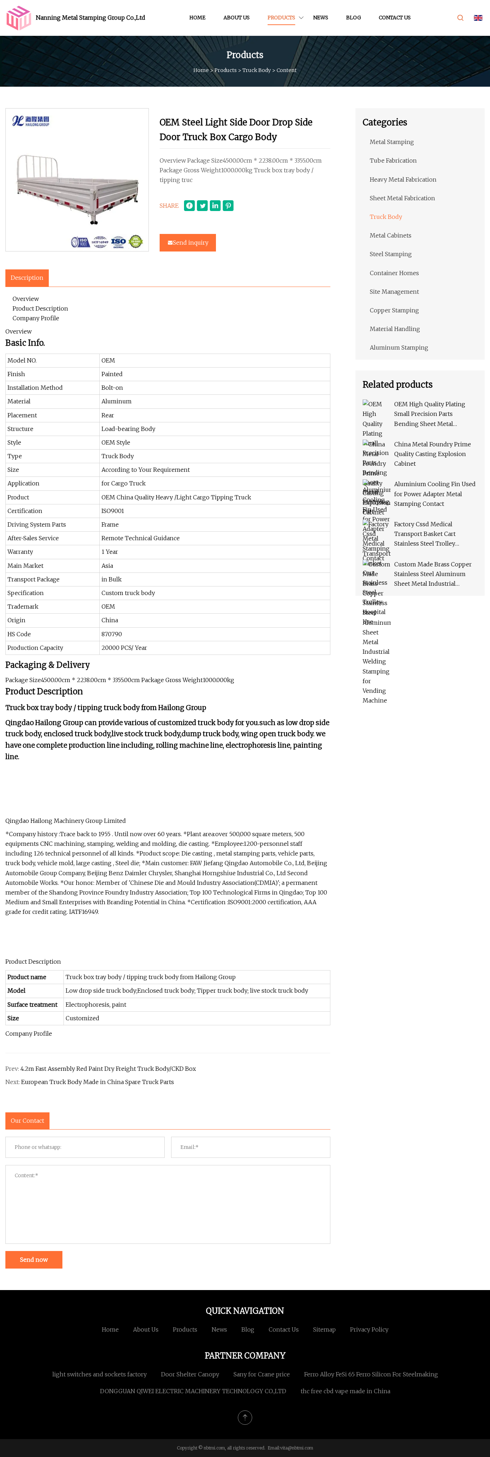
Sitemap (324, 1329)
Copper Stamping (394, 310)
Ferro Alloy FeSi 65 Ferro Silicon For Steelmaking (371, 1374)
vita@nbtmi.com (296, 1448)
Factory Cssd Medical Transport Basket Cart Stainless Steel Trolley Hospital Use (425, 535)
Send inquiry (190, 242)
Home (197, 17)
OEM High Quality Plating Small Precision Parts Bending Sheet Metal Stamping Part (429, 415)
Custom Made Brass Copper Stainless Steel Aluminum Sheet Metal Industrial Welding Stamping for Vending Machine (433, 575)
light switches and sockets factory (99, 1374)
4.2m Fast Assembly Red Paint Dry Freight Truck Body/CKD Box (108, 1068)
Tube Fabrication (393, 160)
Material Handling (395, 328)
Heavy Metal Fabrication (403, 179)
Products (281, 17)
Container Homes (394, 273)
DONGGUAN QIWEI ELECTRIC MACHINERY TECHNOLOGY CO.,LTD (193, 1391)
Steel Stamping (391, 254)
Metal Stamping (392, 141)
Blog (353, 17)
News (320, 17)
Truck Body (256, 70)
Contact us (395, 17)
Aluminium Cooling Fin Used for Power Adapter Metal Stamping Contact (435, 493)
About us (236, 17)
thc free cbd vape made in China (345, 1391)
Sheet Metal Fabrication (402, 198)
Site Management (394, 291)
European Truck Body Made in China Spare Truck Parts (97, 1081)
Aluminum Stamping (399, 347)
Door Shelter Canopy (190, 1374)
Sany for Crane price (262, 1374)
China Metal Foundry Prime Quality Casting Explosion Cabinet (432, 454)
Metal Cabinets (390, 235)
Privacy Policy (369, 1329)
